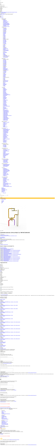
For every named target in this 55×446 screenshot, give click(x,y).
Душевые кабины (5, 117)
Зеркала (4, 122)
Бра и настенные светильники (7, 183)
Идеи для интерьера (4, 418)
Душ (3, 109)
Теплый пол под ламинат (6, 170)
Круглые (4, 91)
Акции (3, 412)
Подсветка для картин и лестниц (7, 186)
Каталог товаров (3, 198)
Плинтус (4, 35)
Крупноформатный (5, 80)
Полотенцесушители (6, 174)
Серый (4, 85)
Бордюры (4, 33)
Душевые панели (5, 113)
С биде (4, 99)
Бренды (3, 191)
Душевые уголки (5, 119)
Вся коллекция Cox (2, 237)
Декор (4, 34)
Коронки (4, 138)
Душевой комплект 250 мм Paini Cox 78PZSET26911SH (11, 255)
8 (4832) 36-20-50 (2, 14)
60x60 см (4, 76)
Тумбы (4, 125)
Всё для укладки (5, 166)
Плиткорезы (4, 140)
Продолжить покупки (16, 439)
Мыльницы (4, 155)
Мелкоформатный (5, 81)
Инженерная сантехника (6, 24)
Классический (5, 52)
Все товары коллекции (3, 247)
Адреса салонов (4, 411)
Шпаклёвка (4, 141)
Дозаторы (4, 152)
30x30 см (4, 75)
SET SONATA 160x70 (3, 348)
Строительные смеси (4, 189)
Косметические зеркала (6, 153)
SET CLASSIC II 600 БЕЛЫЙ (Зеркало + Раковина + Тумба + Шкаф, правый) (10, 335)
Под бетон (4, 39)
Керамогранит (5, 20)
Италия (4, 45)
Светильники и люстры (6, 26)
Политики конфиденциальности (32, 372)
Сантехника (3, 190)
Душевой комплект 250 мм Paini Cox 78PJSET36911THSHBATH (12, 258)
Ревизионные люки (5, 162)
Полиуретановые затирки (6, 129)
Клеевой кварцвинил (6, 165)
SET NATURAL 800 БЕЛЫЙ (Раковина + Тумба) (6, 315)
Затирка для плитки (5, 56)
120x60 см (4, 74)
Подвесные (4, 92)
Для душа (4, 102)
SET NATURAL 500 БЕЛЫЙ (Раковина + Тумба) (6, 318)
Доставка (3, 415)
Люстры (4, 182)
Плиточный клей (5, 57)
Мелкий (4, 38)
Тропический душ (5, 114)
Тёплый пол (4, 168)
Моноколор (4, 84)
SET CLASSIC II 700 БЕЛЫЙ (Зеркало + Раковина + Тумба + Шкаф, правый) (10, 328)
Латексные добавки (5, 135)
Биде (4, 106)
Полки (4, 156)
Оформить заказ (11, 439)
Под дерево (4, 40)
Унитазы (4, 96)
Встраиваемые (5, 89)
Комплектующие (5, 108)
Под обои (4, 42)
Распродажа (4, 192)
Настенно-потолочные (6, 179)
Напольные (4, 107)
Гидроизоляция (5, 134)
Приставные (4, 98)
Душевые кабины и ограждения (7, 115)
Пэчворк (4, 54)
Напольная (4, 31)
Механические (5, 172)
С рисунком (4, 43)
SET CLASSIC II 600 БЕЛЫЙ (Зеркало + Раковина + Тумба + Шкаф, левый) (10, 338)
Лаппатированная (5, 48)
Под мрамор (4, 41)
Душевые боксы (5, 116)
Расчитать (2, 394)
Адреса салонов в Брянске (4, 294)
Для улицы (4, 30)
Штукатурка (4, 142)
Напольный (4, 64)
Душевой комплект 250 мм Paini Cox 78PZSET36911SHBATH (11, 251)
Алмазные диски (5, 137)
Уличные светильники (6, 185)
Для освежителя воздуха (6, 149)
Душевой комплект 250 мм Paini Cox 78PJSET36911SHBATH (11, 259)
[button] (0, 194)
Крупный (4, 37)
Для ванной (4, 28)
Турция (4, 79)
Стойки (4, 157)
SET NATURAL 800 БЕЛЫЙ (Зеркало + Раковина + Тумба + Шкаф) (9, 305)
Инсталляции (5, 93)
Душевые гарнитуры (6, 111)
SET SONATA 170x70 (3, 345)
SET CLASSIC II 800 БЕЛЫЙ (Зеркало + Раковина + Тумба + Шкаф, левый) (10, 325)
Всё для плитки (5, 22)
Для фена (4, 151)
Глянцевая (4, 67)
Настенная (4, 32)
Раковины (4, 88)
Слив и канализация (5, 159)
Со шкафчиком (5, 123)
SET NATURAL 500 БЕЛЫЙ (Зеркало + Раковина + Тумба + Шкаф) (9, 308)
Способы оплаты (4, 416)
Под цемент (4, 63)
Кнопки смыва (5, 95)
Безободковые (5, 97)
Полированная (5, 69)
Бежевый (4, 82)
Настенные (4, 104)
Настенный (4, 65)
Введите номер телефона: (3, 376)
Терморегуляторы (5, 171)
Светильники (5, 177)
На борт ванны (5, 105)
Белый (4, 83)
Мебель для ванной (5, 21)
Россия (4, 46)
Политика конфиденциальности (6, 413)
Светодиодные (5, 181)
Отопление (4, 25)
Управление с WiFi (5, 173)
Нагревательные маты (6, 169)
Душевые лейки (5, 112)
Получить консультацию (3, 399)
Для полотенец (5, 150)
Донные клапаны (5, 160)
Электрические (5, 175)
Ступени (4, 36)
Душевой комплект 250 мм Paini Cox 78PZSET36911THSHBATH (12, 250)
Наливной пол (5, 136)
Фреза (4, 139)
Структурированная (5, 50)
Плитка (4, 19)
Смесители (4, 100)
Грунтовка (4, 133)
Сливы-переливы (5, 161)
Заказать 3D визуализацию (3, 240)
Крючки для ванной (5, 154)
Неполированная (5, 68)
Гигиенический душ (5, 110)
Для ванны (4, 101)
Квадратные (4, 90)
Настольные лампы (5, 184)
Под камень (4, 61)
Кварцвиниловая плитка (6, 164)
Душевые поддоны (5, 118)
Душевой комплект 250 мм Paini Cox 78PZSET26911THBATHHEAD (12, 254)
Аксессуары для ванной (6, 23)
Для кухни (4, 29)
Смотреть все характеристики (4, 244)
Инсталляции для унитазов (6, 94)
